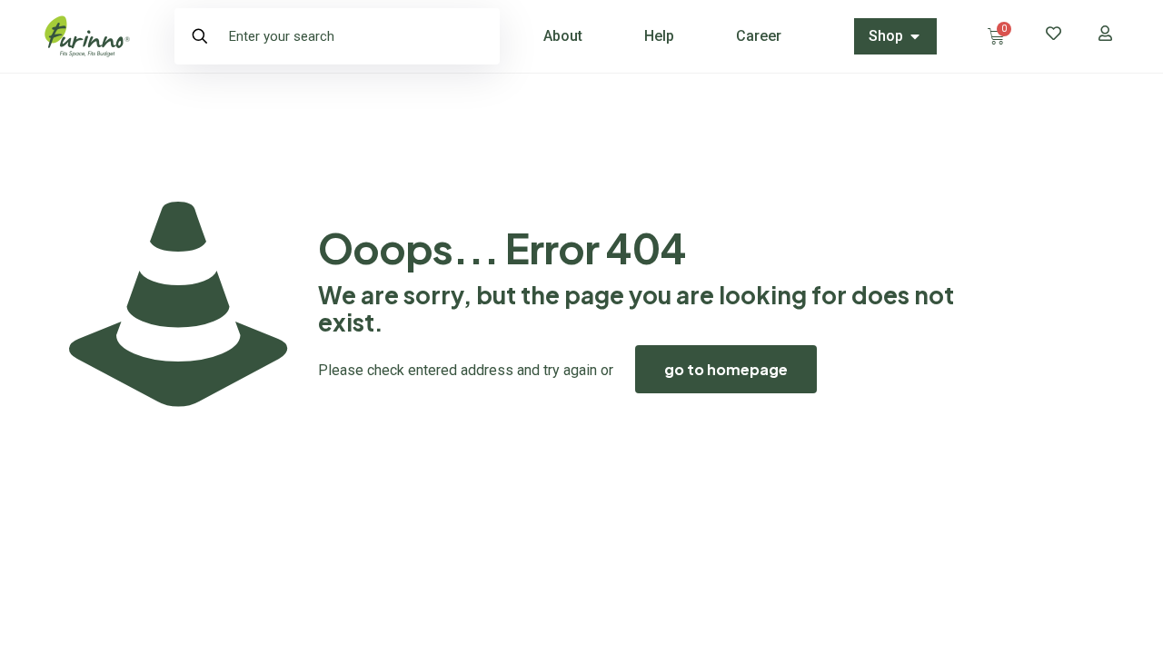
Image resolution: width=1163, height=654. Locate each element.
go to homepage (726, 369)
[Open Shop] (915, 36)
